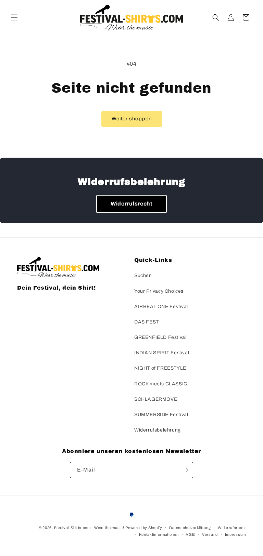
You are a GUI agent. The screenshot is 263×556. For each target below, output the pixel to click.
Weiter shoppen (132, 118)
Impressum (235, 534)
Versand (210, 534)
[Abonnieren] (185, 470)
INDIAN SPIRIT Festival (161, 352)
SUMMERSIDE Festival (161, 414)
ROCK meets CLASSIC (160, 383)
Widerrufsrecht (131, 204)
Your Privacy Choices (159, 291)
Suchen (143, 275)
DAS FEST (146, 322)
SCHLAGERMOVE (155, 399)
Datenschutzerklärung (190, 528)
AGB (190, 534)
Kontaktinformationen (159, 534)
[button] (14, 17)
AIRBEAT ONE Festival (161, 306)
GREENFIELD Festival (160, 337)
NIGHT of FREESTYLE (160, 368)
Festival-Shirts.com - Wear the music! (89, 528)
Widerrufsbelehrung (157, 430)
